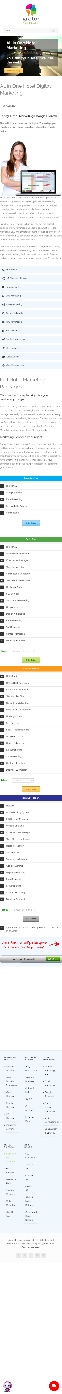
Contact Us (35, 1247)
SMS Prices (30, 1099)
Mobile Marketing (11, 1203)
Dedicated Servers (11, 1127)
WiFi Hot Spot (10, 1214)
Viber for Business (29, 1079)
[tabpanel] (31, 188)
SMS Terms (49, 1244)
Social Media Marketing (50, 1107)
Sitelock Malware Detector (29, 1201)
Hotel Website (10, 1170)
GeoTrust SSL (29, 1188)
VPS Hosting (10, 1116)
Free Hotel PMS (11, 1181)
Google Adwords (49, 1094)
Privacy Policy (37, 1244)
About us (26, 1247)
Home (10, 1244)
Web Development (50, 1120)
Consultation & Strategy (50, 1131)
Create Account (29, 1108)
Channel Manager (10, 1192)
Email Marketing (50, 1083)
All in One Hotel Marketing (11, 1157)
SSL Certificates (30, 1155)
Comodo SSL (29, 1177)
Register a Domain (11, 1068)
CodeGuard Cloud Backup (31, 1216)
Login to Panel (29, 1119)
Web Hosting (10, 1094)
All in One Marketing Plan (50, 1070)
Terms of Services (22, 1244)
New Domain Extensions (11, 1081)
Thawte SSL (29, 1166)
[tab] (31, 106)
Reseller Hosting (10, 1105)
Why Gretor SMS (31, 1068)
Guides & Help (29, 1090)
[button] (31, 486)
